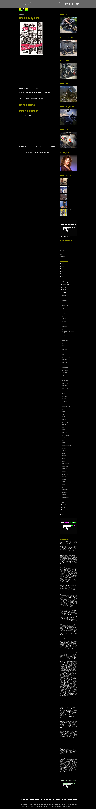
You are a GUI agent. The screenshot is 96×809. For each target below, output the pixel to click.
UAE (67, 751)
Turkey (65, 750)
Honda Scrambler (65, 316)
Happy (73, 620)
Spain (67, 721)
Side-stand (67, 713)
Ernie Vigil (75, 602)
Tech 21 (63, 303)
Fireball (63, 442)
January (64, 510)
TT (75, 749)
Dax (61, 588)
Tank (65, 737)
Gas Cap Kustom (74, 612)
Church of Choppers (63, 250)
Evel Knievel (70, 603)
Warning (61, 761)
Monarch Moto (65, 297)
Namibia (64, 676)
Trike (63, 748)
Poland (65, 686)
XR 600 (63, 313)
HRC (72, 628)
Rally (62, 694)
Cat (65, 574)
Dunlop (61, 598)
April (63, 506)
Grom (65, 619)
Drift (76, 596)
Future (65, 612)
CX (69, 585)
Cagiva (67, 569)
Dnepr (76, 594)
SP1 (63, 721)
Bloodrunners (64, 560)
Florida (68, 609)
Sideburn (61, 248)
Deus (63, 427)
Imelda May (67, 634)
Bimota (74, 558)
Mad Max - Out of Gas (66, 435)
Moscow (66, 669)
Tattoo (75, 737)
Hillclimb (74, 625)
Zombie (62, 771)
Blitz (76, 559)
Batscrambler (64, 390)
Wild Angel (64, 419)
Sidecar (62, 714)
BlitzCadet (64, 369)
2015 (63, 281)
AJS (65, 548)
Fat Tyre (65, 605)
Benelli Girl (64, 448)
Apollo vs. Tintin (65, 338)
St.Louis (68, 724)
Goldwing (62, 617)
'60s (63, 542)
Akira (68, 548)
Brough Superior (63, 564)
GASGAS (62, 613)
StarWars (73, 724)
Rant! (74, 694)
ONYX (61, 681)
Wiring (71, 764)
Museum (74, 674)
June (63, 292)
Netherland (62, 677)
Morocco (61, 669)
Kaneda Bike (64, 359)
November (65, 284)
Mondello (70, 666)
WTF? (62, 767)
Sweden (64, 734)
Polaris (69, 686)
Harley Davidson (64, 621)
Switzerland (65, 735)
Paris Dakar (71, 683)
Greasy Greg (62, 244)
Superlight (72, 732)
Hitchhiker (64, 321)
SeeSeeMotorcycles (65, 711)
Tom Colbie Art (65, 324)
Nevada (68, 677)
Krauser (64, 645)
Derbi (66, 589)
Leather (63, 456)
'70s (66, 542)
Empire (75, 601)
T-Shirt (75, 735)
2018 (63, 276)
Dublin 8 (67, 597)
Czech (66, 586)
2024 (63, 266)
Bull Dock (73, 567)
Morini (75, 668)
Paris (66, 683)
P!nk (63, 682)
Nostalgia (62, 680)
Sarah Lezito (69, 707)
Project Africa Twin (68, 687)
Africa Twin (74, 547)
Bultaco (66, 568)
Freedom (64, 382)
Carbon (71, 572)
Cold (68, 580)
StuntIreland (68, 731)
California (68, 571)
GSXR (71, 619)
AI (62, 548)
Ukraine (75, 751)
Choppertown (64, 578)
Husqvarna (69, 630)
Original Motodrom (65, 370)
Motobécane (68, 670)
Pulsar (69, 691)
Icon (71, 631)
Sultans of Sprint (64, 732)
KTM (68, 645)
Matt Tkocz (62, 657)
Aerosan (69, 546)
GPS (73, 617)
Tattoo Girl (64, 414)
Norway (74, 679)
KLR (70, 644)
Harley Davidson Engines (66, 445)
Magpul (74, 654)
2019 (63, 274)
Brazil (63, 563)
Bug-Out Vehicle (66, 567)
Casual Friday (69, 178)
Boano (64, 561)
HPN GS (68, 186)
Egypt (69, 600)
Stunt (72, 729)
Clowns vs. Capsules (65, 447)
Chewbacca (64, 378)
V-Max (66, 753)
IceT (68, 631)
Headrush (64, 360)
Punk (73, 691)
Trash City (64, 302)
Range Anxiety (68, 694)
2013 (63, 514)
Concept (64, 581)
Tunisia (61, 750)
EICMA (72, 600)
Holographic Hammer (71, 626)
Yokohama (75, 768)
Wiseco (63, 765)
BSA (74, 564)
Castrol (71, 573)
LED (61, 649)
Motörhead (62, 672)
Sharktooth (64, 712)
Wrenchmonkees (74, 766)
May (63, 504)
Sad (61, 705)
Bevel (71, 557)
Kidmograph (64, 432)
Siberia (61, 713)
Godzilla (66, 616)
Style (63, 460)
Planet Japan (62, 256)
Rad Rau (63, 399)
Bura (68, 201)
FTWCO (69, 611)
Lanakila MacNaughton (71, 646)
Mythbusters (73, 675)
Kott (61, 645)
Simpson (68, 714)
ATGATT (67, 552)
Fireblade (74, 606)
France (72, 610)
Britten (67, 563)
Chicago (71, 576)
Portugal (61, 687)
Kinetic (74, 643)
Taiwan (61, 737)
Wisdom (75, 764)
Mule (65, 674)
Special (71, 721)
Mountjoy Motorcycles (73, 672)
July (63, 290)
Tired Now (64, 373)
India (71, 634)
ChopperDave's (74, 577)
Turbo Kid (64, 434)
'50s (76, 541)
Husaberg (63, 630)
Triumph (75, 748)
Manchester (74, 655)
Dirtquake (64, 594)
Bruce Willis (70, 564)
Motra (67, 672)
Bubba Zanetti (65, 306)
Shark (76, 711)
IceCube (61, 631)
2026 (63, 263)
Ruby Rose (75, 703)
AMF (69, 549)
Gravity (74, 618)
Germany (66, 613)
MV (66, 675)
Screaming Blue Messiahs (72, 710)
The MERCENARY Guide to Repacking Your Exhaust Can (67, 347)
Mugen (61, 674)
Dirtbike (75, 593)
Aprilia (76, 550)
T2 (65, 736)
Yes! (63, 404)
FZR (69, 612)
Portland (73, 686)
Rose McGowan (73, 702)
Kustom (72, 645)
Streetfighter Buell (65, 474)
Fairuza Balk (73, 604)
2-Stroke (65, 543)
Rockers (73, 700)
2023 (63, 268)
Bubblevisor (70, 565)
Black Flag (72, 559)
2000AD (71, 543)
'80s (71, 542)
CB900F (73, 574)
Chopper (26, 98)
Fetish (72, 605)
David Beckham (73, 587)
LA (76, 645)
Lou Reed (61, 652)
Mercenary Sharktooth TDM (71, 662)
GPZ (76, 617)
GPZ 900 (64, 469)
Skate (74, 715)
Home (38, 147)
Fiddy (76, 605)
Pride (63, 343)
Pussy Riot (62, 692)
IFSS (66, 633)
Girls (31, 98)
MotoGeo (62, 671)
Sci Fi (75, 707)
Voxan (63, 759)
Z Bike (73, 769)
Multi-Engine (69, 674)
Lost (74, 650)
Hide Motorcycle (68, 625)
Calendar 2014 (63, 570)
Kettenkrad (62, 643)
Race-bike (62, 693)
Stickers (68, 725)
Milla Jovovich (71, 664)
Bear (74, 556)
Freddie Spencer (63, 611)
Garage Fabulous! (65, 340)
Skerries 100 (62, 716)
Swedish (70, 734)
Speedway (73, 722)
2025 (63, 265)
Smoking (75, 717)
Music (61, 675)
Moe (66, 666)
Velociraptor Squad (65, 365)
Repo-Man (73, 695)
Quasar (74, 692)
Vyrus (70, 759)
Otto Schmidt (74, 681)
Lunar (72, 653)
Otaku (70, 681)
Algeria (61, 549)
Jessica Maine (73, 639)
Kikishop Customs (69, 643)
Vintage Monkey (70, 758)
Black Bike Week (66, 559)
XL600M (67, 767)
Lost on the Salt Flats (66, 357)
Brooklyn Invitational (72, 563)
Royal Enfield (62, 703)
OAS (70, 680)
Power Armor (69, 209)
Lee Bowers (65, 649)
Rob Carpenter (74, 699)
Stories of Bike (66, 726)
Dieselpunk (73, 591)
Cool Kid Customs (72, 581)
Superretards (69, 733)
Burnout (70, 568)
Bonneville (73, 561)
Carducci (63, 573)
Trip (67, 748)
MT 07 (63, 440)
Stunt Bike (62, 730)
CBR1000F (71, 575)
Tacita (75, 736)
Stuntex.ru (74, 730)
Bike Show (69, 558)
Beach (71, 556)
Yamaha (64, 768)
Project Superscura (65, 690)
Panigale (61, 683)
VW (65, 759)
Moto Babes (64, 362)
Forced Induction (63, 610)
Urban (71, 752)
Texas (70, 740)
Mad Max (67, 654)
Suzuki (75, 733)
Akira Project (64, 293)
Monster (69, 667)
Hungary (67, 629)
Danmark (64, 471)
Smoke (63, 298)
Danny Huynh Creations (64, 587)
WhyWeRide (62, 764)
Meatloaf (66, 658)
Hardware (64, 479)
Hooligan (73, 627)
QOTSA (66, 692)
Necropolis (64, 473)
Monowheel (64, 667)
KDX (75, 642)
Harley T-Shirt (65, 484)
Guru (63, 421)
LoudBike (66, 652)
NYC (66, 680)
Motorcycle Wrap (72, 671)
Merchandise (65, 663)
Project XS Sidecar (73, 690)
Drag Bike (69, 596)
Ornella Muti (65, 681)
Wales (73, 759)
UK (70, 751)
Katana (63, 351)
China (61, 577)
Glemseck (73, 614)
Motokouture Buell (65, 489)
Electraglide (66, 601)
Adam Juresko (65, 401)
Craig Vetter (73, 582)
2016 (63, 279)
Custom (62, 585)
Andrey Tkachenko (65, 463)
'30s (70, 541)
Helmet (63, 624)
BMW (75, 560)
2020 (63, 273)
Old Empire (74, 680)
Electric (71, 601)
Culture (73, 583)
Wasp (67, 761)
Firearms (68, 606)
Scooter (67, 708)
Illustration (36, 98)
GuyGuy (66, 620)
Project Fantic (74, 687)
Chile (75, 576)
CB (69, 574)
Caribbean (67, 573)
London (69, 650)
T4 (70, 736)
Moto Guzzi (72, 669)
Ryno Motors (64, 416)
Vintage (62, 758)
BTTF (65, 565)
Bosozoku (67, 562)
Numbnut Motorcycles (66, 406)
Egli (65, 600)
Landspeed (62, 647)
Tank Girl (69, 737)
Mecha (70, 658)
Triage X (63, 335)
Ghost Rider (64, 424)
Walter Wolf (73, 760)
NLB (61, 679)
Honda (61, 627)
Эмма (66, 772)
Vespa (75, 754)
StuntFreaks (62, 731)
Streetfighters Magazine (67, 727)
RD (65, 695)
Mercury (63, 429)
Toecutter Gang (65, 318)
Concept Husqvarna (65, 380)
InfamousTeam (65, 466)
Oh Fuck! (64, 393)
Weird (70, 761)
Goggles (72, 616)
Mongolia (75, 666)
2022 (63, 269)
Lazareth (75, 647)
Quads (70, 692)
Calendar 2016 (62, 571)
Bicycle (75, 557)
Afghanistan (65, 547)
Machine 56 (64, 468)
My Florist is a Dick (65, 398)
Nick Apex (65, 678)
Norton (69, 679)
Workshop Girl (64, 482)
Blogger (71, 806)
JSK (64, 641)
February (64, 509)
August (64, 289)
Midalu (66, 664)
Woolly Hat (68, 765)
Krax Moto (64, 356)
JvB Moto (67, 641)
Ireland (61, 636)
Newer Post (23, 147)
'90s (76, 542)
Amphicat (72, 549)
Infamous (64, 411)
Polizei (63, 486)
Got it (76, 4)
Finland (63, 606)
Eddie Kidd (71, 599)
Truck (68, 749)
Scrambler (62, 710)
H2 (69, 620)
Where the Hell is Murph (66, 763)
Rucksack (62, 704)
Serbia (72, 711)
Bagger (70, 555)
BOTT (73, 562)
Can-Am (63, 572)
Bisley (61, 559)
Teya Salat (74, 740)
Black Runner (64, 349)
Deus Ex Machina (69, 590)
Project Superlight (74, 689)
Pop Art (63, 409)
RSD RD (63, 323)
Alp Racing (65, 549)
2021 (63, 271)
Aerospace (74, 546)
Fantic (61, 605)
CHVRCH (62, 579)
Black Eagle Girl (65, 315)
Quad (63, 502)
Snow (63, 718)
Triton (70, 748)
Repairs (69, 695)
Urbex (75, 752)
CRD (61, 583)
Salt (63, 403)
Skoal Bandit (73, 716)
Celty (67, 576)
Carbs (76, 572)
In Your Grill (64, 494)
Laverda (71, 647)
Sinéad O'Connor (63, 715)
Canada (67, 572)
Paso (76, 683)
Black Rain (64, 443)
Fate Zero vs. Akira (65, 383)
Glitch (61, 616)
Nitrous (74, 678)
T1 (62, 736)
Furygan (61, 612)
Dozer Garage (74, 595)
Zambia (61, 770)
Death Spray (68, 588)
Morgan (71, 668)
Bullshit (61, 568)
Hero (76, 624)
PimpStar (71, 685)
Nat (68, 676)
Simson (74, 714)
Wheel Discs (75, 762)
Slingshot (64, 295)
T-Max (72, 735)
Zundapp (68, 771)
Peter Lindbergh (73, 684)
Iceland (65, 631)
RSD (67, 703)
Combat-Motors (74, 580)
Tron (64, 749)
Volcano (75, 758)
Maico (61, 655)
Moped (66, 668)
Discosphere (70, 594)
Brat (76, 562)
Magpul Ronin (64, 326)
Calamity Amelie (65, 305)
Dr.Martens (63, 596)
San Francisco (72, 705)
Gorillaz (66, 617)
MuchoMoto (64, 300)
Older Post (53, 147)
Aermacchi (64, 546)
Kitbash (62, 644)
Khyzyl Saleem (65, 367)
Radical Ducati (74, 693)
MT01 (68, 673)
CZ (63, 586)
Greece (61, 619)
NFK (61, 254)
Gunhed (63, 481)
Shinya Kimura (65, 492)
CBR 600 (65, 575)
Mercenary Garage (73, 660)
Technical (61, 740)
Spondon (61, 723)
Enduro (70, 602)
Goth (69, 617)
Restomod (62, 696)
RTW (71, 703)
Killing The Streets (65, 328)
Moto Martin (62, 670)
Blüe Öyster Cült (70, 560)
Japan (42, 98)
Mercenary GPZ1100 (67, 661)
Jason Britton (73, 638)
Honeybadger (68, 627)
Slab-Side (62, 717)
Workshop (66, 766)
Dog (69, 595)
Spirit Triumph (65, 372)
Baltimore (66, 556)
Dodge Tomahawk (65, 595)
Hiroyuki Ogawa (63, 626)
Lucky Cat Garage (66, 653)
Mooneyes (62, 668)
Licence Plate (74, 649)
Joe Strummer (63, 640)
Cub (68, 583)
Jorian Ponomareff (71, 640)
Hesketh (63, 625)
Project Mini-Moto (72, 688)
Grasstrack (70, 618)
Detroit (63, 590)
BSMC (61, 565)
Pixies (75, 685)
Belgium (61, 557)
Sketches (67, 716)
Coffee (65, 580)
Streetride (75, 727)
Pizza (61, 686)
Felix (69, 605)
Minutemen (66, 665)
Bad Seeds (65, 555)
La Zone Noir (62, 246)
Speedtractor (68, 722)
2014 (63, 512)
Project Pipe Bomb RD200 (64, 689)
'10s (65, 541)
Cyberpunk (74, 585)
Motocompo (74, 670)
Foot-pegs (73, 609)
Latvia (67, 647)
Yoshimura (63, 769)
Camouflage (74, 571)
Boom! (61, 562)
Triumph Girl (64, 499)
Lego (69, 649)
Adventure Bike (73, 545)
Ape (63, 550)
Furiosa (63, 495)
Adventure (65, 545)
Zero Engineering (72, 770)
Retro (67, 696)
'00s (61, 541)
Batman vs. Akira (65, 388)
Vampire (73, 753)
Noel (64, 679)
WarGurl (63, 437)
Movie (63, 673)
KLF (67, 644)
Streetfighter (74, 726)
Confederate (64, 487)
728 (63, 308)
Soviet (63, 430)
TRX (72, 749)
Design (75, 589)
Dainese (74, 586)
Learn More (69, 4)
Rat (61, 695)
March (64, 507)
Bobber (67, 561)
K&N (71, 641)
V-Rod (70, 753)
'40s (73, 541)
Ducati (72, 597)
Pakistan (74, 682)
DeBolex (74, 588)
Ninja (70, 678)
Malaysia (69, 655)
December (65, 282)
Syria (69, 735)
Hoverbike (62, 628)
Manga (61, 656)
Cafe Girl (63, 461)
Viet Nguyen (64, 319)
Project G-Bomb (64, 688)
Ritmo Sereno (64, 352)
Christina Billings (72, 578)
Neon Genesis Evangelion (66, 329)
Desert (69, 589)
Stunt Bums (68, 730)
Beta (68, 557)
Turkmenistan (70, 750)
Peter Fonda (67, 684)
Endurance (64, 602)
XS (71, 767)
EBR (72, 598)
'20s (67, 541)
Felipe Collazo (64, 476)
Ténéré (66, 740)
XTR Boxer (64, 310)
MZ (60, 676)
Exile (63, 408)
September (65, 287)
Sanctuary (62, 707)
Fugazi (74, 611)
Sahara (66, 705)
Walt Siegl (68, 760)
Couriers (67, 582)
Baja (74, 555)
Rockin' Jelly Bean (65, 333)
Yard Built (70, 768)
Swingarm (75, 734)
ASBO (71, 551)
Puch (66, 691)
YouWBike (62, 252)
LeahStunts (63, 648)
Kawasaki (69, 642)
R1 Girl (63, 311)
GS (67, 619)
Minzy (71, 665)
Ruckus (67, 704)
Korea (74, 644)
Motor (66, 671)
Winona (67, 764)
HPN (69, 628)
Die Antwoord (66, 591)
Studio (63, 453)
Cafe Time (64, 458)
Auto (75, 554)
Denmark (61, 589)
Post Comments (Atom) (42, 152)
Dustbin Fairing (67, 598)
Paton (63, 684)
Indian (76, 634)
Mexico (70, 663)
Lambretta (64, 646)
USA (61, 753)
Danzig (68, 194)
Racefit (69, 693)
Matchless (64, 417)
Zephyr (66, 770)
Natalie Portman (73, 676)
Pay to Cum (64, 354)
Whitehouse (74, 763)
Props (63, 691)
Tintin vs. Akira (65, 337)
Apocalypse (69, 550)
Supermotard (62, 733)
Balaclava (61, 556)
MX (68, 675)
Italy (69, 636)
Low (70, 652)
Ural (67, 752)
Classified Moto (69, 579)
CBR (61, 575)
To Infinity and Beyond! (66, 395)
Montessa (74, 667)
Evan (64, 603)
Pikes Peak (66, 685)
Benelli (65, 557)
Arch (63, 551)
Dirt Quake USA (65, 396)
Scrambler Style (65, 391)
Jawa (61, 639)
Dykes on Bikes (65, 342)
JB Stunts (65, 639)
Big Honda (64, 558)
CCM (64, 576)
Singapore (69, 715)
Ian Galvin (74, 630)
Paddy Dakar (67, 682)
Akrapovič (74, 548)
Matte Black (70, 657)
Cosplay (61, 582)
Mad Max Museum (65, 497)
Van (61, 754)
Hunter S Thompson (73, 629)
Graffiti (64, 618)
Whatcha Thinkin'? (67, 762)
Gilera (71, 613)
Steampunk (62, 725)
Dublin (63, 597)
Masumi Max (68, 656)
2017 (63, 278)
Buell (76, 565)
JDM (68, 639)
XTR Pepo (75, 767)
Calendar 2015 (72, 570)
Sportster (69, 723)
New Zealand (73, 677)
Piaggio (61, 685)
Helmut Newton (71, 624)
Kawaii (64, 642)
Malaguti (65, 655)
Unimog (63, 752)
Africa (69, 547)
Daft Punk (70, 586)
